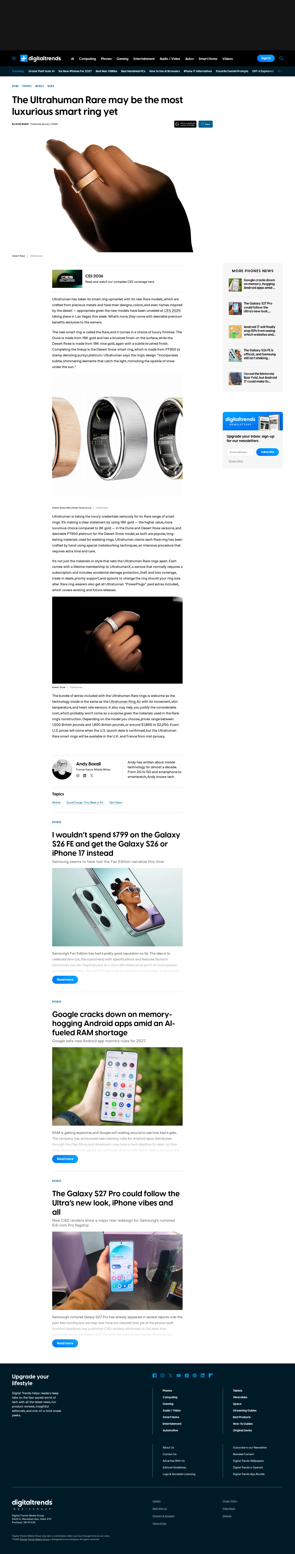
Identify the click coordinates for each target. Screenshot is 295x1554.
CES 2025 (172, 310)
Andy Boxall (21, 124)
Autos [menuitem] (189, 59)
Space (237, 1404)
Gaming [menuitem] (122, 59)
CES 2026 (94, 276)
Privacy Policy (236, 461)
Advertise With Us (174, 1460)
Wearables (240, 1397)
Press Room (229, 1508)
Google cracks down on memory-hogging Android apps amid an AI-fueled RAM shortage (260, 288)
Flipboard (211, 1375)
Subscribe (267, 452)
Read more (65, 980)
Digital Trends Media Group (34, 1539)
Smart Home (171, 1417)
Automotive (170, 1431)
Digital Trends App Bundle (248, 1474)
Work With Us (160, 1508)
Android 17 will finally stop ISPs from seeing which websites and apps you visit (260, 333)
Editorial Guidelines (174, 1467)
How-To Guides (243, 1424)
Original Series (242, 1431)
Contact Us (170, 1454)
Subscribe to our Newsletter (250, 1447)
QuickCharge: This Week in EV (84, 802)
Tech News (115, 802)
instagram (77, 775)
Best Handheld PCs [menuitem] (133, 71)
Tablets (237, 1391)
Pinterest (195, 1375)
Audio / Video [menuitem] (170, 59)
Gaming (168, 1404)
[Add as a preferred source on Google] (185, 124)
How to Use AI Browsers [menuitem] (164, 71)
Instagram (163, 1375)
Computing (170, 1397)
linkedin (84, 775)
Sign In (266, 58)
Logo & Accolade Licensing (179, 1474)
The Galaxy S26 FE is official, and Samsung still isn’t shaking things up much (260, 356)
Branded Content (243, 1454)
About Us (168, 1447)
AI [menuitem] (72, 59)
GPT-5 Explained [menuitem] (263, 71)
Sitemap (227, 1515)
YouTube (179, 1375)
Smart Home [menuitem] (208, 59)
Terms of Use (159, 1523)
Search (281, 58)
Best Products (242, 1417)
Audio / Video (172, 1411)
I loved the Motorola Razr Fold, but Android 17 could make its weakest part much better (260, 382)
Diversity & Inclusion (164, 1515)
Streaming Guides (244, 1411)
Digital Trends (33, 64)
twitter (91, 775)
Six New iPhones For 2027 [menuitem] (75, 71)
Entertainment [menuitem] (144, 59)
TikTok (187, 1375)
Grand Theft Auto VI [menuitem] (41, 71)
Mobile (56, 802)
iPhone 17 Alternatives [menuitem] (198, 71)
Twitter (171, 1375)
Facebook (155, 1375)
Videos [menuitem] (227, 59)
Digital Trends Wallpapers (248, 1460)
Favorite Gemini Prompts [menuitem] (232, 71)
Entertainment (172, 1424)
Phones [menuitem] (106, 59)
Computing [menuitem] (87, 59)
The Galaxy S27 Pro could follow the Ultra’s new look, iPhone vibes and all (258, 309)
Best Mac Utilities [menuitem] (106, 71)
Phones (167, 1391)
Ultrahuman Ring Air (125, 701)
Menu (14, 58)
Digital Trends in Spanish (248, 1467)
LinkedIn (203, 1375)
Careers (157, 1501)
